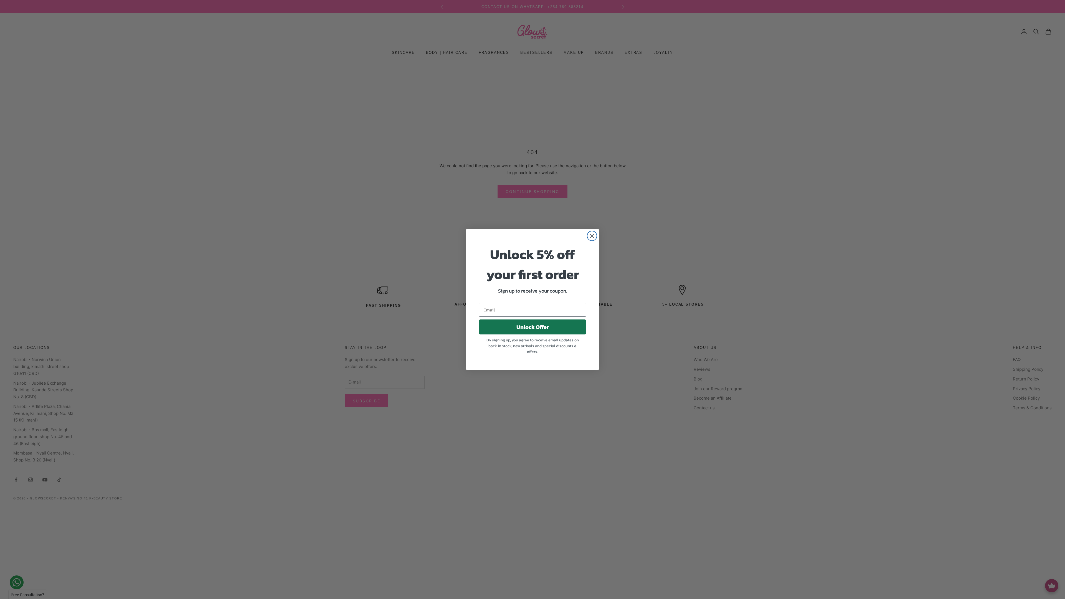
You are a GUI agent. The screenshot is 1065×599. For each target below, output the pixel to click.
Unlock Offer (532, 327)
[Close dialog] (592, 236)
